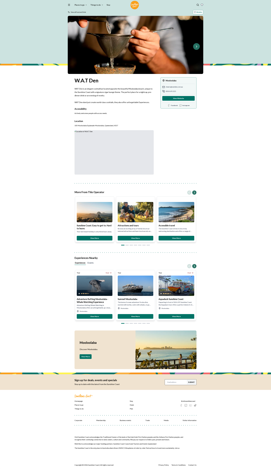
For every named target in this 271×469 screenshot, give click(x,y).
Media (166, 420)
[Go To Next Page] (196, 46)
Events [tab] (91, 263)
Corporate (78, 420)
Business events (125, 420)
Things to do (95, 5)
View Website (178, 98)
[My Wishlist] (202, 5)
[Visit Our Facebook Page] (181, 405)
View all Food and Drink (78, 12)
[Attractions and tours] (135, 212)
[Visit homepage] (134, 5)
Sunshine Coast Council (121, 444)
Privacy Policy (163, 465)
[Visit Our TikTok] (195, 405)
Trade (147, 420)
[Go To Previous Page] (189, 192)
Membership (101, 420)
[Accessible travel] (176, 212)
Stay (108, 5)
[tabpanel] (135, 293)
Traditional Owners (110, 437)
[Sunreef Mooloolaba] (135, 286)
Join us (177, 448)
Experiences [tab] (80, 263)
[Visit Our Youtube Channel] (190, 405)
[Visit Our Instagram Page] (186, 405)
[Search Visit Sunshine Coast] (197, 5)
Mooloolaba (171, 80)
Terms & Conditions (178, 465)
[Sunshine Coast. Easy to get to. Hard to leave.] (94, 212)
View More (94, 238)
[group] (135, 46)
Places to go (79, 5)
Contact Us (192, 465)
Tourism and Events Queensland (144, 444)
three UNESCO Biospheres (123, 448)
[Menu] (69, 5)
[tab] (122, 323)
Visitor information (189, 420)
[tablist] (135, 263)
